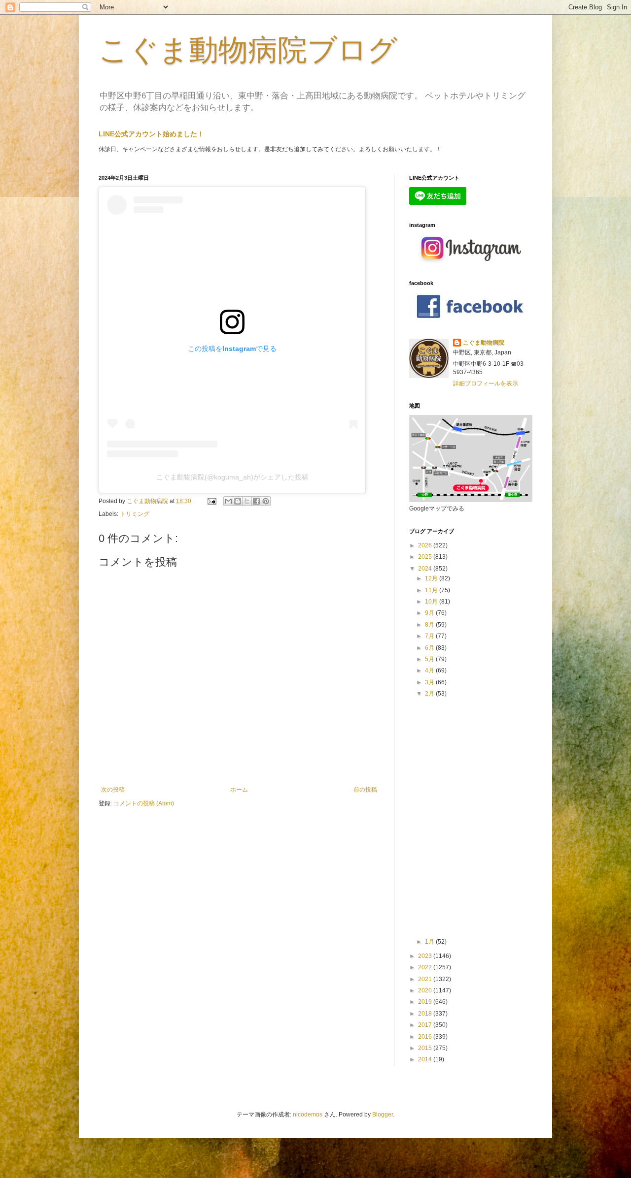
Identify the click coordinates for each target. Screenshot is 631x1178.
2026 (425, 545)
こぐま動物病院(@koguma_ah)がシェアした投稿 (232, 477)
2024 (425, 568)
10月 (432, 601)
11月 (432, 590)
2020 (425, 990)
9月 (430, 612)
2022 (425, 967)
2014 (425, 1059)
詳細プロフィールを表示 (485, 383)
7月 (430, 636)
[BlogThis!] (238, 501)
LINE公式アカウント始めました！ (151, 134)
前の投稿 (365, 789)
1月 (430, 941)
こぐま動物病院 (483, 342)
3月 (430, 682)
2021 (425, 979)
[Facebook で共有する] (256, 501)
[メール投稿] (211, 501)
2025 (425, 556)
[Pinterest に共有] (266, 501)
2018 (425, 1013)
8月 (430, 624)
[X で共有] (247, 501)
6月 (430, 647)
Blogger (382, 1114)
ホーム (239, 789)
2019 (425, 1001)
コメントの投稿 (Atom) (143, 803)
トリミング (134, 513)
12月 (432, 578)
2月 (430, 693)
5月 (430, 659)
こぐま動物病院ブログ (248, 49)
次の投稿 (113, 789)
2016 (425, 1036)
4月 (430, 670)
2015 (425, 1048)
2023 (425, 956)
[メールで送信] (228, 501)
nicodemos (307, 1114)
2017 (425, 1024)
